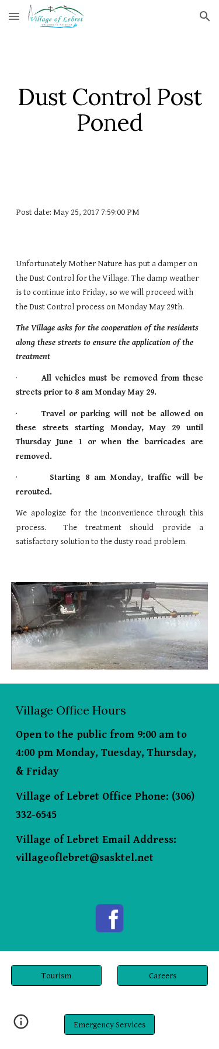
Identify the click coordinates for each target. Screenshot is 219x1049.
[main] (109, 109)
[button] (14, 16)
